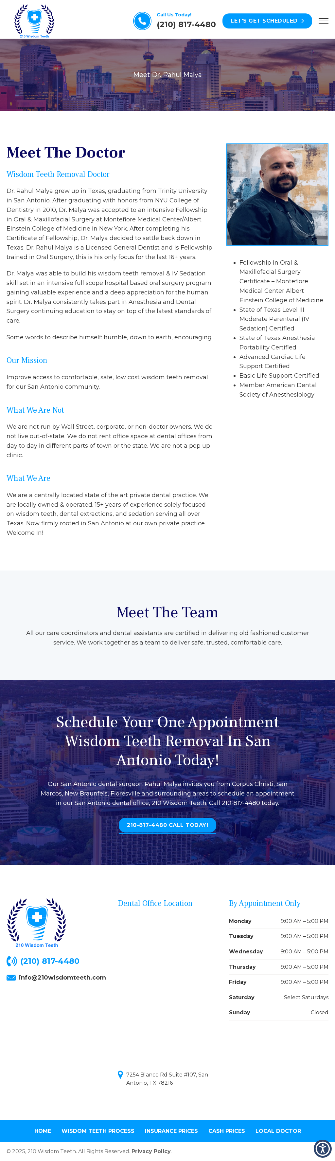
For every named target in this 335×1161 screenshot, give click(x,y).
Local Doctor (278, 1131)
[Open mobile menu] (323, 21)
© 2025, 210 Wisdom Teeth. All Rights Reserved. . (89, 1151)
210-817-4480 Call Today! (167, 825)
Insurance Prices (171, 1131)
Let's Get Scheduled (264, 21)
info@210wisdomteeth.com (62, 977)
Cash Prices (226, 1131)
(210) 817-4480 (49, 961)
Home (42, 1131)
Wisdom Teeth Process (98, 1131)
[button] (323, 1149)
